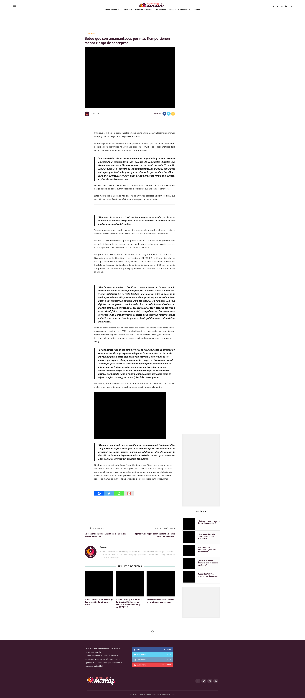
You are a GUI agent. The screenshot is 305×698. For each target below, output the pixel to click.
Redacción (95, 114)
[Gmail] (129, 493)
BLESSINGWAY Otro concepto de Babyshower (208, 575)
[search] (291, 6)
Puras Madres (111, 9)
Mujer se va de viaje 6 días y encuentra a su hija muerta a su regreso (154, 535)
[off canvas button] (14, 6)
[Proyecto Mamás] (101, 680)
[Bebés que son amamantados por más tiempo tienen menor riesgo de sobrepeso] (130, 77)
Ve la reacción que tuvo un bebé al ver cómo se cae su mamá (160, 600)
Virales (197, 9)
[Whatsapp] (119, 493)
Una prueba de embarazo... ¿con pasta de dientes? (208, 549)
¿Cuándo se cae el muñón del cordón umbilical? (209, 522)
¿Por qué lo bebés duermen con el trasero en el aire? (208, 562)
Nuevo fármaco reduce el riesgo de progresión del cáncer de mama (99, 602)
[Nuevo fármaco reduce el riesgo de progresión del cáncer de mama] (99, 583)
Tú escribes (161, 9)
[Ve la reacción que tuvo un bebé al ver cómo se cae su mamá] (161, 583)
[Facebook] (99, 493)
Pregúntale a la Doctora (179, 9)
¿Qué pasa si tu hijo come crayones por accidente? (206, 536)
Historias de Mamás (143, 9)
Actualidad (127, 9)
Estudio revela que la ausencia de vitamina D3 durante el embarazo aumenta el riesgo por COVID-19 (129, 603)
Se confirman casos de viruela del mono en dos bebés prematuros (105, 535)
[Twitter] (109, 493)
